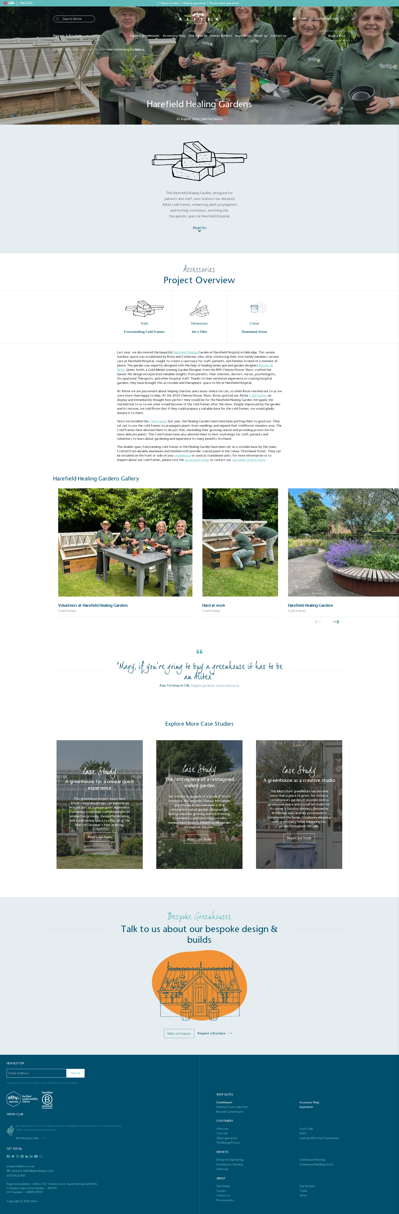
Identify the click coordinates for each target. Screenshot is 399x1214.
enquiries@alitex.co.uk (20, 1166)
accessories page (197, 460)
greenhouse (183, 455)
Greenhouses (224, 1102)
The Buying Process (228, 1142)
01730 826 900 (16, 1175)
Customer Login (326, 18)
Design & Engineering (229, 1159)
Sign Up (75, 1073)
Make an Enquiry (179, 1033)
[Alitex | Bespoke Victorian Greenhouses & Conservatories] (199, 18)
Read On (199, 228)
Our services (198, 36)
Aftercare (222, 1129)
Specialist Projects (93, 49)
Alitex (303, 1195)
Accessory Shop (174, 36)
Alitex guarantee (226, 1138)
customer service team (248, 460)
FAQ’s (303, 1133)
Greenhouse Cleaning (229, 1164)
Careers (221, 1191)
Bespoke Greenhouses (229, 1112)
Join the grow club (27, 1138)
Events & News (221, 36)
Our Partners (307, 1186)
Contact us (278, 36)
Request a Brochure (211, 1033)
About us (260, 36)
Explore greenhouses (144, 36)
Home (56, 49)
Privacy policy (225, 1200)
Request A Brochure (67, 36)
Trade (302, 18)
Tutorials (222, 1133)
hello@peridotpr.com (38, 1171)
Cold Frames (258, 395)
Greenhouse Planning (312, 1159)
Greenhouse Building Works (316, 1164)
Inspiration (243, 36)
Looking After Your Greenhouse (319, 1138)
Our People (223, 1186)
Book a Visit (337, 36)
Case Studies (71, 49)
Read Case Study (100, 837)
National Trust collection (232, 1107)
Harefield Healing (185, 352)
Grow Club (306, 1129)
